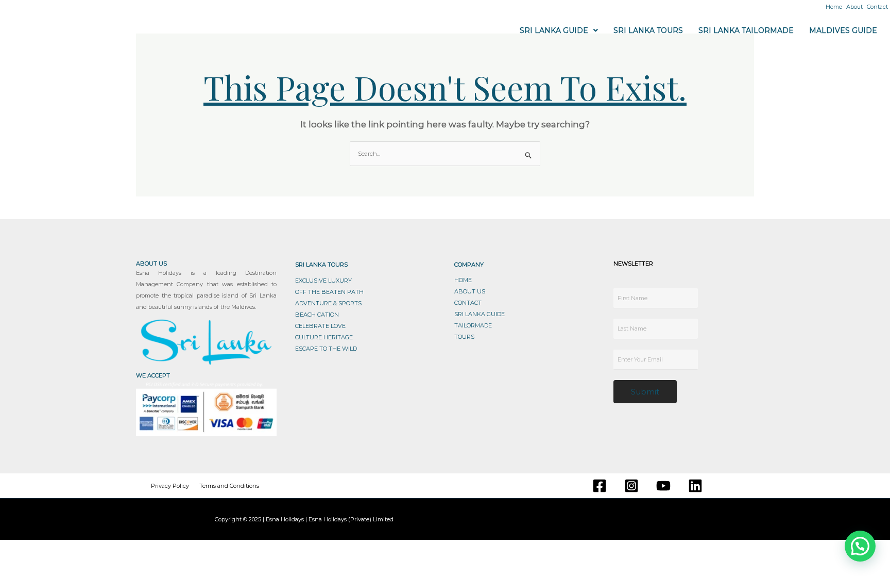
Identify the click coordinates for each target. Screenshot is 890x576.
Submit (645, 392)
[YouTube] (663, 486)
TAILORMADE (473, 325)
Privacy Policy (170, 485)
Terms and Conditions (229, 485)
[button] (559, 30)
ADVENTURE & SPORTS (328, 303)
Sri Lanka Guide (554, 30)
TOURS (464, 336)
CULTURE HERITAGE (324, 337)
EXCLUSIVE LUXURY (323, 280)
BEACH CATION (317, 314)
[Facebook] (599, 486)
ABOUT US (469, 291)
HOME (463, 280)
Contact (877, 6)
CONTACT (468, 302)
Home (834, 6)
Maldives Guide (843, 30)
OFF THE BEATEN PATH (329, 291)
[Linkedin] (695, 486)
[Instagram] (631, 486)
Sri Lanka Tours (648, 30)
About (854, 6)
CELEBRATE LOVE (320, 326)
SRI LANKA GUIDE (479, 314)
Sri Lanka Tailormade (746, 30)
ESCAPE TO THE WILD (326, 348)
